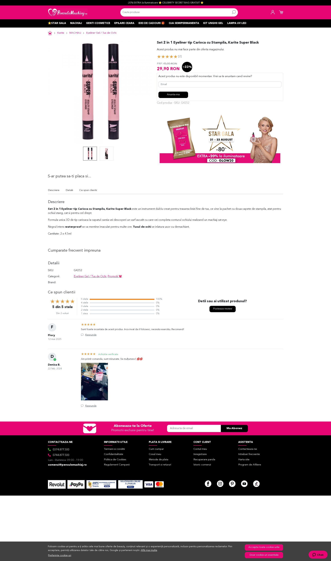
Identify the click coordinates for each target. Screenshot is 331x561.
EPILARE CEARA (124, 23)
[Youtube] (244, 484)
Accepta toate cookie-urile (263, 547)
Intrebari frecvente (249, 454)
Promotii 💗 (115, 276)
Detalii (69, 190)
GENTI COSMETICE (98, 23)
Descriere (53, 190)
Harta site (243, 459)
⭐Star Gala (57, 23)
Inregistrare (200, 454)
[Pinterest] (232, 484)
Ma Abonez (234, 428)
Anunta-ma (173, 94)
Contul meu (200, 449)
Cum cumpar (156, 449)
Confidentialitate (113, 454)
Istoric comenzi (202, 465)
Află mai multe (149, 550)
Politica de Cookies (115, 459)
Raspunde (91, 335)
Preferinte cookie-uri (59, 555)
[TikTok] (256, 484)
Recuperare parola (204, 459)
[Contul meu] (273, 12)
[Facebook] (208, 484)
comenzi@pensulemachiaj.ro (67, 465)
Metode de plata (158, 459)
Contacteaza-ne (247, 449)
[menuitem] (90, 153)
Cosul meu (155, 454)
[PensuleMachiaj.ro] (68, 12)
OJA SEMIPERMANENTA (184, 23)
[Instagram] (220, 484)
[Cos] (281, 12)
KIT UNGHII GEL (213, 23)
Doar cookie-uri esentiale (264, 555)
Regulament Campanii (117, 465)
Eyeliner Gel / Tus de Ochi (101, 33)
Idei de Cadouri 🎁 (151, 23)
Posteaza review (222, 309)
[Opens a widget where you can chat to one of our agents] (318, 555)
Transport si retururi (160, 465)
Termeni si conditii (114, 449)
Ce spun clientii (88, 190)
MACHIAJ (76, 23)
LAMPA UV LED (236, 23)
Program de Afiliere (249, 465)
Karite (60, 33)
